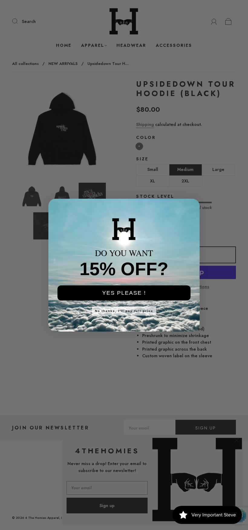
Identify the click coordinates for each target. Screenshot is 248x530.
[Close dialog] (191, 207)
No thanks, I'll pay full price (124, 311)
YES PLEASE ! (124, 293)
